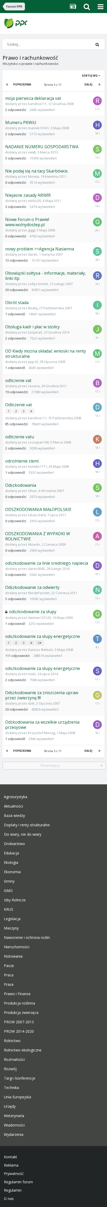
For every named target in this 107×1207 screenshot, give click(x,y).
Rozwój (10, 1069)
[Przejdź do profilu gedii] (97, 614)
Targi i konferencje (19, 1078)
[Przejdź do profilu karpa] (97, 439)
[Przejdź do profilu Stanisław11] (97, 251)
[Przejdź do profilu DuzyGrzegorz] (97, 197)
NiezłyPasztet (39, 592)
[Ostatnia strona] (99, 84)
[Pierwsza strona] (7, 84)
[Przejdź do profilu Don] (97, 724)
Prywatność (14, 1173)
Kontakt (10, 1157)
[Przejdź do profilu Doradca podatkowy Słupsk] (97, 407)
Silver (32, 490)
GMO (8, 890)
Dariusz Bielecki (40, 649)
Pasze (9, 965)
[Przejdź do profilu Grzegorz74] (97, 695)
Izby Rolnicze (15, 900)
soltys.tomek (38, 283)
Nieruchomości (16, 947)
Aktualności (13, 806)
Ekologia (11, 862)
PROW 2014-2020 (19, 1031)
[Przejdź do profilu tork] (97, 639)
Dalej (88, 84)
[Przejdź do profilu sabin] (97, 671)
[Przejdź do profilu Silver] (97, 487)
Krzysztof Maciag (41, 732)
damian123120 (39, 617)
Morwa (33, 176)
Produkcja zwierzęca (21, 1012)
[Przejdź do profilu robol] (97, 275)
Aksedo (34, 544)
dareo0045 (36, 568)
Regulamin (13, 1190)
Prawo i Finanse (17, 994)
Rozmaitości (14, 1059)
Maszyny (11, 928)
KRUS (8, 909)
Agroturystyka (15, 797)
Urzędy (10, 1106)
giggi (31, 230)
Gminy (9, 881)
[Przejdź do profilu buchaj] (97, 383)
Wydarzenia (13, 1134)
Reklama (11, 1165)
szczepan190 (38, 442)
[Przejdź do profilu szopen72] (97, 149)
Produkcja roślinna (19, 1003)
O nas (9, 1198)
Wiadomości (14, 1125)
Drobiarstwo (14, 843)
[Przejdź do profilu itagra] (97, 305)
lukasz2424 (37, 515)
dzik (31, 703)
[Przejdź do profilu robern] (97, 100)
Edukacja (11, 853)
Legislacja (12, 918)
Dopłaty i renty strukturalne (27, 825)
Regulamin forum (18, 1182)
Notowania (13, 956)
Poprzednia (22, 84)
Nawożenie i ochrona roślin (27, 937)
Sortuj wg (90, 75)
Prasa (9, 984)
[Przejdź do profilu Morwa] (97, 173)
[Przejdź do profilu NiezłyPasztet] (97, 590)
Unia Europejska (17, 1097)
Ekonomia (12, 872)
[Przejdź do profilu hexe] (97, 125)
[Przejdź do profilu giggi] (97, 222)
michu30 (34, 200)
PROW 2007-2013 (19, 1022)
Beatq (32, 308)
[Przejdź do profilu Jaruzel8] (97, 329)
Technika (11, 1087)
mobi (32, 674)
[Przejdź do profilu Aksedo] (97, 536)
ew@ (32, 152)
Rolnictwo (12, 1040)
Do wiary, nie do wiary (22, 834)
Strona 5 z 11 (53, 85)
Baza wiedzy (14, 815)
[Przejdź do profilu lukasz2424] (97, 512)
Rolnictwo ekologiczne (23, 1050)
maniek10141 (38, 128)
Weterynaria (14, 1115)
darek (32, 254)
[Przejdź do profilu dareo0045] (97, 565)
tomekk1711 (37, 466)
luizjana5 (35, 332)
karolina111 (37, 103)
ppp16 (33, 361)
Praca (9, 975)
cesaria (34, 386)
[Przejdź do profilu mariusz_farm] (97, 353)
